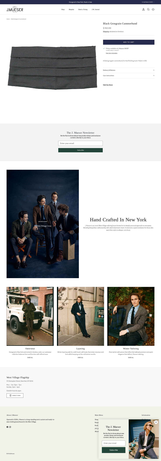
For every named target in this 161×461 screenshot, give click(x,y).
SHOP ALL (30, 357)
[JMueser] (15, 9)
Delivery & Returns (109, 70)
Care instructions (108, 75)
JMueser (12, 453)
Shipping (106, 31)
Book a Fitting (82, 9)
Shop (63, 9)
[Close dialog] (156, 422)
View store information (111, 53)
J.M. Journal (95, 9)
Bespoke (71, 9)
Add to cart (128, 42)
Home (8, 19)
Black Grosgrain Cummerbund (18, 19)
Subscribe (80, 150)
